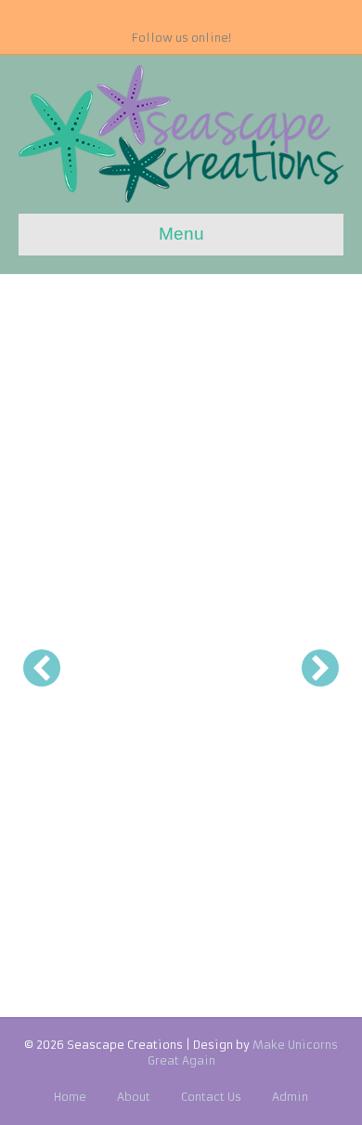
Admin (290, 1097)
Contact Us (211, 1097)
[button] (41, 668)
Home (70, 1097)
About (133, 1097)
